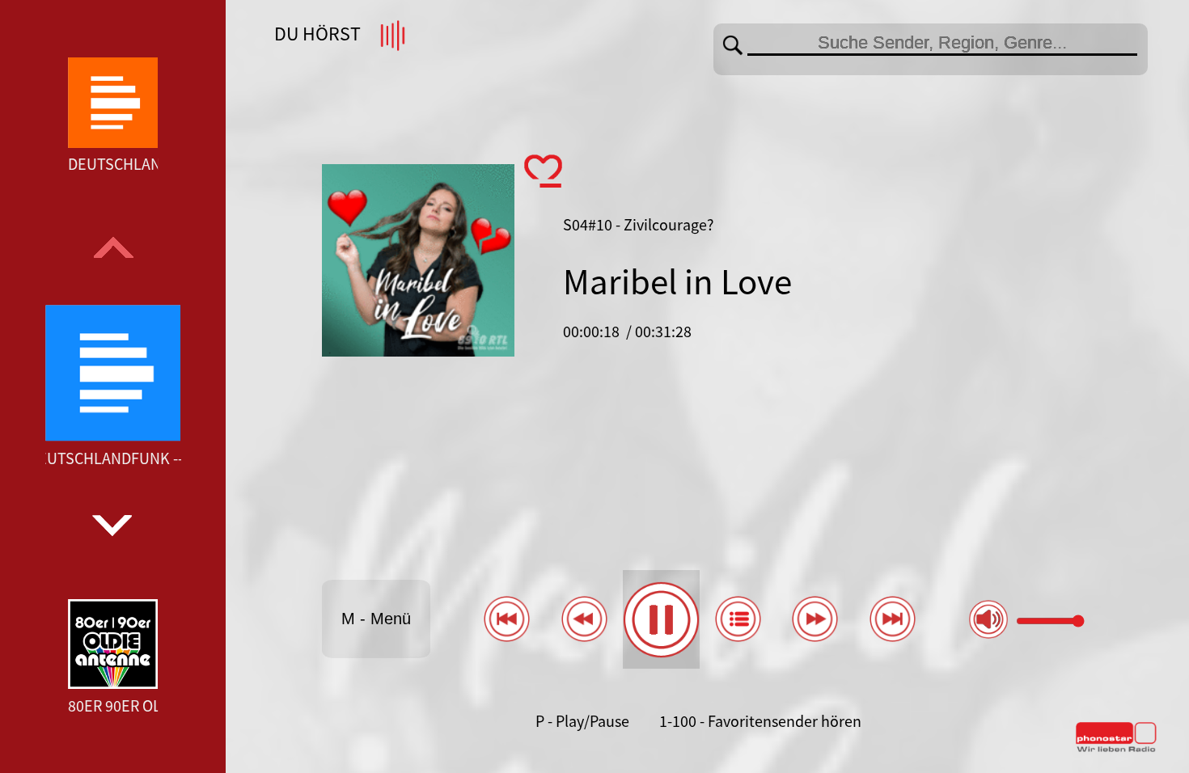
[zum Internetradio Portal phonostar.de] (1116, 749)
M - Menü (376, 618)
